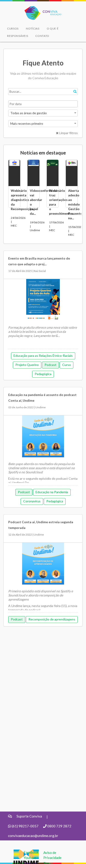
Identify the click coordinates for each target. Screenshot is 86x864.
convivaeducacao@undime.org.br (33, 836)
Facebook (31, 852)
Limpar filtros (68, 133)
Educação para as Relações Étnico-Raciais (43, 356)
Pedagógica (43, 374)
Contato (42, 36)
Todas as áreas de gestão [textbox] (28, 113)
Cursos (13, 28)
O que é (53, 28)
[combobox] (43, 113)
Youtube (30, 858)
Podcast (50, 365)
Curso (66, 365)
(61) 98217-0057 (25, 826)
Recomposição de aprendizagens (51, 619)
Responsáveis (17, 36)
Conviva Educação (41, 8)
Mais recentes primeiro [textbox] (26, 123)
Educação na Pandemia (52, 492)
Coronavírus (32, 501)
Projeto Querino (27, 365)
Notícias (32, 28)
